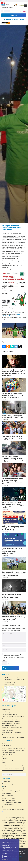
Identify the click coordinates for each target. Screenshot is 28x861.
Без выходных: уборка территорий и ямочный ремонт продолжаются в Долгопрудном (13, 458)
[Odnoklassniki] (5, 11)
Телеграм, (5, 316)
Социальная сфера (7, 795)
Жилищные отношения (8, 798)
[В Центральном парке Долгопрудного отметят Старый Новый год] (14, 330)
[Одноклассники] (8, 346)
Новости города (16, 233)
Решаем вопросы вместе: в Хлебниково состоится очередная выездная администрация (12, 550)
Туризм (4, 807)
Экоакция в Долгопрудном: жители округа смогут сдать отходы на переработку (12, 395)
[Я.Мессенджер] (12, 346)
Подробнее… (5, 859)
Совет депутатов (7, 754)
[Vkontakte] (2, 11)
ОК (20, 314)
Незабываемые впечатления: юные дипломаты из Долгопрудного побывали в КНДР (12, 481)
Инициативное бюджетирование (11, 719)
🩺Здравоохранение (8, 804)
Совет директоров (7, 730)
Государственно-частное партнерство (13, 737)
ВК (18, 314)
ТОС (3, 788)
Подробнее (20, 856)
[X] (20, 346)
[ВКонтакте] (4, 346)
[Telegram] (7, 11)
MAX (9, 316)
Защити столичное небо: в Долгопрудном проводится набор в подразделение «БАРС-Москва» (13, 504)
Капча (3, 660)
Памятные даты (6, 793)
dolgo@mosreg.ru (9, 685)
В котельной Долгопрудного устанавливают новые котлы (12, 416)
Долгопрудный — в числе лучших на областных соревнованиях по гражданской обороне (14, 573)
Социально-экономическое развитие (13, 716)
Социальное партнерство (9, 735)
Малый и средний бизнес (9, 712)
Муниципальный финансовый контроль (13, 765)
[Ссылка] (3, 3)
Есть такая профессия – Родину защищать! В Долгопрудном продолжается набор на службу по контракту (13, 372)
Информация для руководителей (11, 732)
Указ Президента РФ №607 (10, 714)
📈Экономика (6, 781)
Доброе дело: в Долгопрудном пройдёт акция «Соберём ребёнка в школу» (13, 528)
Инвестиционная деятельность (11, 721)
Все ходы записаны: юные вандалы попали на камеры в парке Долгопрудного (12, 596)
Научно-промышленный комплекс (12, 727)
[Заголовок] (9, 11)
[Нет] (26, 854)
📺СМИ (4, 786)
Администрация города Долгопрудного (13, 748)
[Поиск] (24, 774)
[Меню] (25, 5)
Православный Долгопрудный (11, 791)
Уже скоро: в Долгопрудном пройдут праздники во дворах (13, 437)
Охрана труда (6, 709)
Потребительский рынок (9, 784)
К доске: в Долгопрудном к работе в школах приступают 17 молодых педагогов (13, 618)
